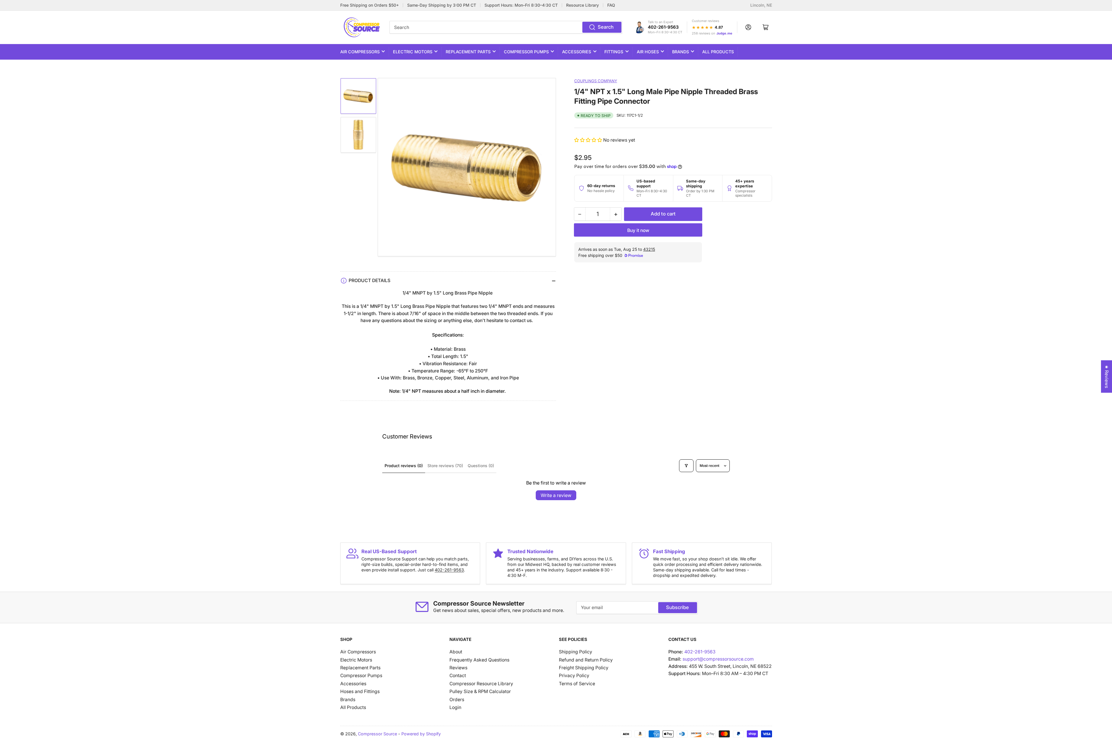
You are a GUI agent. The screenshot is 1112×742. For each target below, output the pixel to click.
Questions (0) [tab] (481, 465)
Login (455, 707)
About (455, 652)
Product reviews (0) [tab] (404, 465)
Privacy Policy (574, 675)
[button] (588, 140)
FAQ (611, 5)
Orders (456, 699)
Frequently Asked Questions (479, 660)
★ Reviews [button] (1106, 376)
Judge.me (724, 33)
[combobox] (505, 27)
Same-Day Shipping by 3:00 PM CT (441, 5)
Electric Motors (412, 51)
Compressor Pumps (526, 51)
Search (606, 27)
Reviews (458, 667)
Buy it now (638, 230)
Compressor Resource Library (481, 683)
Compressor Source (377, 733)
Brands (680, 51)
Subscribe (677, 607)
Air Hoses (648, 51)
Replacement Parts (468, 51)
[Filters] (686, 465)
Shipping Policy (575, 652)
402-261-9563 (663, 27)
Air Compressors (360, 51)
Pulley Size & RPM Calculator (480, 691)
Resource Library (582, 5)
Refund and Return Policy (586, 660)
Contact (457, 675)
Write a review (556, 495)
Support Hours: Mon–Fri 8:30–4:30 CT (521, 5)
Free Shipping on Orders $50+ (369, 5)
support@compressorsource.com (718, 659)
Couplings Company (595, 80)
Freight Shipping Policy (583, 667)
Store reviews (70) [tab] (445, 465)
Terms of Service (577, 683)
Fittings (613, 51)
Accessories (576, 51)
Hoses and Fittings (360, 691)
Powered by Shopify (421, 733)
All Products (718, 51)
